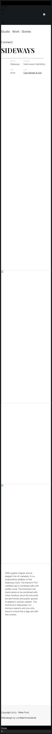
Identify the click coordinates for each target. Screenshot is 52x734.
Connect (7, 42)
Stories (26, 31)
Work (15, 31)
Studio (5, 31)
